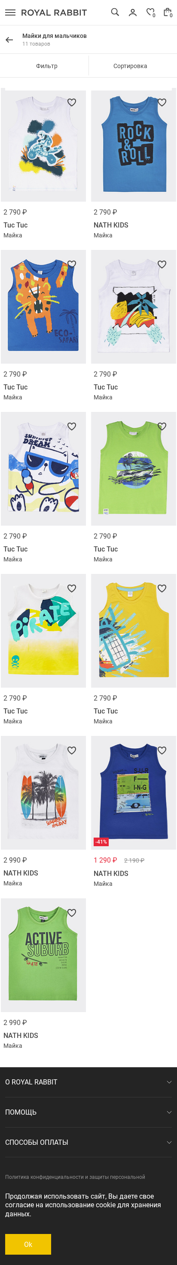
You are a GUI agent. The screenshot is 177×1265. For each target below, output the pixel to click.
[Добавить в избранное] (71, 102)
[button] (10, 12)
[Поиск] (115, 12)
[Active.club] (54, 12)
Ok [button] (28, 1244)
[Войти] (132, 12)
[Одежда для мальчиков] (9, 40)
